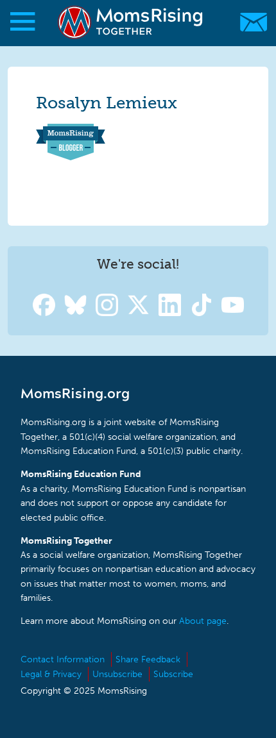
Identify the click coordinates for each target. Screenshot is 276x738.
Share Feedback (148, 659)
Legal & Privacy (51, 674)
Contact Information (63, 659)
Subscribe (173, 674)
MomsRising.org (131, 22)
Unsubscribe (117, 674)
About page (203, 621)
